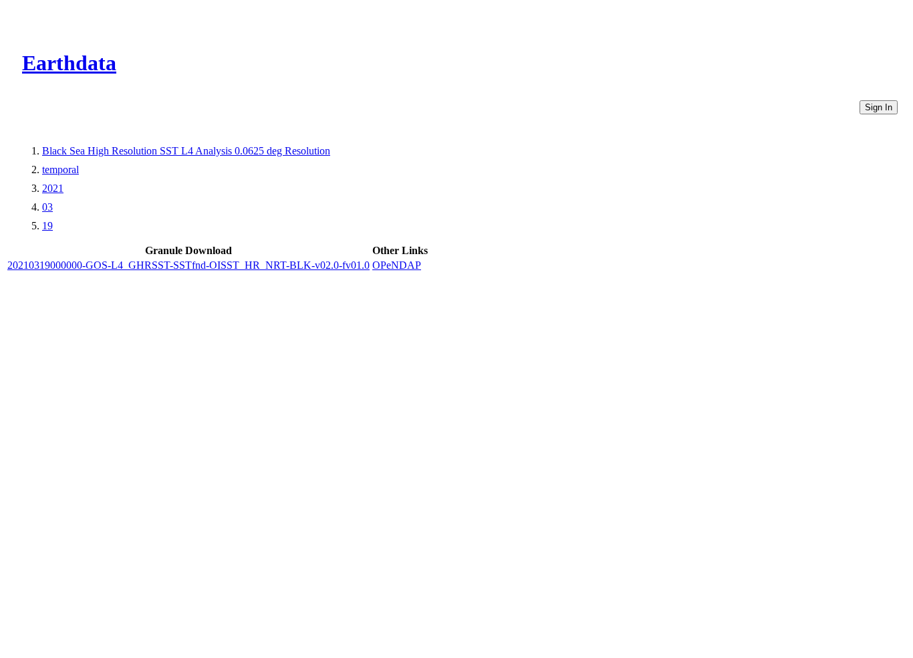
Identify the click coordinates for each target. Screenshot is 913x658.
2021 (52, 188)
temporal (60, 169)
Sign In (878, 107)
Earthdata (69, 63)
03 (47, 207)
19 (47, 225)
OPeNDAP (396, 265)
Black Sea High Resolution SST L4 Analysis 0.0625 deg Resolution (186, 150)
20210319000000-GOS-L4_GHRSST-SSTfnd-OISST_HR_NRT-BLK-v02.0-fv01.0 (188, 265)
